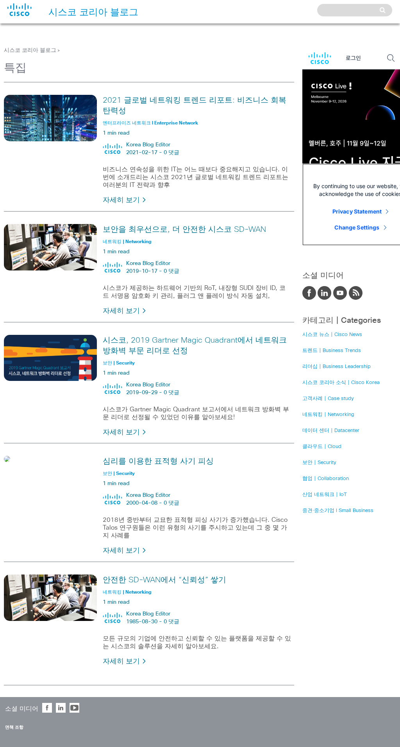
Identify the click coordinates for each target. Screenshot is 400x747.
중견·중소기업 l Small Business (337, 510)
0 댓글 (171, 152)
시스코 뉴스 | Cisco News (332, 334)
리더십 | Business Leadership (336, 366)
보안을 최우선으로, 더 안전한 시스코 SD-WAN (184, 229)
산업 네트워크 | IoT (324, 494)
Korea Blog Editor (148, 145)
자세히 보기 (122, 200)
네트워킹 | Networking (328, 414)
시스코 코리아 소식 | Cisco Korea (341, 382)
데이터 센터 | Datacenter (330, 430)
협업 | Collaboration (325, 478)
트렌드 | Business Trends (331, 350)
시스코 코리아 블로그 (30, 50)
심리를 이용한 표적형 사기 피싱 (158, 461)
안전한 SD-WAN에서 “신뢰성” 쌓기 (164, 580)
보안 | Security (319, 462)
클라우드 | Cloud (321, 446)
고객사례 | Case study (328, 398)
